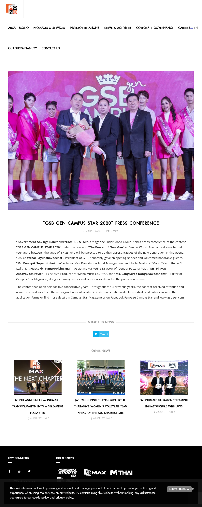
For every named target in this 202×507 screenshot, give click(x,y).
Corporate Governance (155, 27)
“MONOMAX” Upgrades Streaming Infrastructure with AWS (164, 403)
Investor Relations (84, 27)
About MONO (18, 27)
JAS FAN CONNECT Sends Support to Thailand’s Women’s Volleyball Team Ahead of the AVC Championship (100, 406)
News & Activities (118, 27)
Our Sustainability (22, 48)
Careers (184, 27)
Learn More (185, 489)
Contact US (51, 48)
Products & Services (49, 27)
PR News (112, 231)
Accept (173, 489)
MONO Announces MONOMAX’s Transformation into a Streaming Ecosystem (37, 406)
